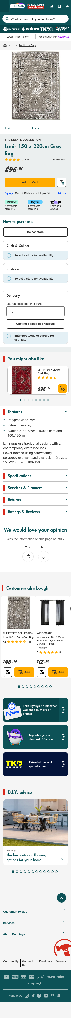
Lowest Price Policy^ (18, 36)
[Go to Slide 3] (38, 128)
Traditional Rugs (27, 45)
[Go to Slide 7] (44, 400)
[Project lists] (59, 6)
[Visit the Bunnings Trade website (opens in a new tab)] (62, 29)
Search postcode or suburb (24, 303)
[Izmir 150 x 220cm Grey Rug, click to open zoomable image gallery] (35, 85)
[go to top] (61, 898)
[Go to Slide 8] (48, 400)
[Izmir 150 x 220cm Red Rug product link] (22, 380)
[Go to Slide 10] (48, 871)
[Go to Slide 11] (52, 871)
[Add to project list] (61, 182)
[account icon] (52, 6)
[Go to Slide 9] (50, 686)
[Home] (5, 45)
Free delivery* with (47, 36)
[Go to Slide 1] (32, 128)
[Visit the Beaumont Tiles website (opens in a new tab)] (11, 29)
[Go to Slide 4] (32, 400)
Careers (61, 961)
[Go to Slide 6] (40, 400)
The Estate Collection (23, 139)
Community (11, 961)
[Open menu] (4, 6)
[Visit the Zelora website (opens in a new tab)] (30, 29)
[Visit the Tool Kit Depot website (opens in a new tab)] (47, 29)
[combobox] (35, 19)
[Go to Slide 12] (56, 871)
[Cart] (67, 6)
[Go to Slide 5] (36, 400)
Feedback (45, 961)
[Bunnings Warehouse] (35, 7)
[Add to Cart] (62, 388)
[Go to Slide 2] (35, 128)
